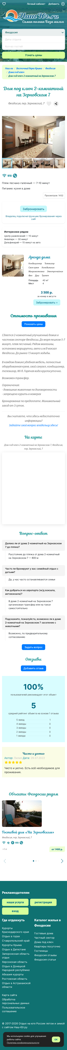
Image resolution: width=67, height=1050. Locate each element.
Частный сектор (44, 937)
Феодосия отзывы (45, 955)
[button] (62, 136)
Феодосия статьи (45, 959)
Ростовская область (14, 978)
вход (15, 911)
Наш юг (9, 68)
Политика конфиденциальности (23, 1042)
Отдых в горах (11, 936)
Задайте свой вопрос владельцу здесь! (33, 425)
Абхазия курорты (13, 974)
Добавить (54, 3)
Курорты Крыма (12, 945)
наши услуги (15, 902)
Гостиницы (41, 950)
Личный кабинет (36, 3)
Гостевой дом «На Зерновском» (28, 832)
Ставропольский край (16, 940)
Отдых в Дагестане (14, 949)
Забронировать (33, 209)
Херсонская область (14, 961)
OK (56, 1039)
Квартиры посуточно (47, 946)
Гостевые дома (43, 933)
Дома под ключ (16, 72)
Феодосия (50, 68)
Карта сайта (9, 995)
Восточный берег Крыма (29, 68)
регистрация (43, 902)
